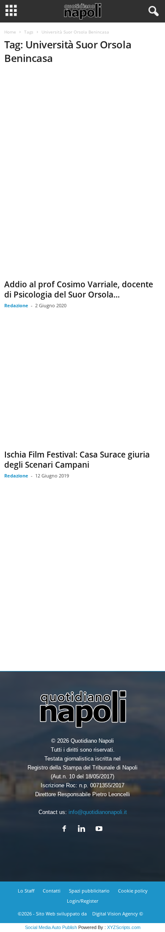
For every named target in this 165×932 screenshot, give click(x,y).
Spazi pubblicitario (89, 890)
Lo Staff (26, 890)
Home (10, 32)
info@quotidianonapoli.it (98, 812)
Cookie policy (133, 890)
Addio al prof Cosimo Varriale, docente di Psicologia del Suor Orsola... (78, 289)
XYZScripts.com (123, 927)
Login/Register (82, 901)
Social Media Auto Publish (51, 927)
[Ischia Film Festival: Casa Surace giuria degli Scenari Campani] (82, 387)
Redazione (16, 305)
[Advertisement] (82, 581)
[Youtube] (100, 829)
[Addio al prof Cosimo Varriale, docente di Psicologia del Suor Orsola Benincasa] (82, 174)
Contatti (51, 890)
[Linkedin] (83, 829)
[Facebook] (66, 829)
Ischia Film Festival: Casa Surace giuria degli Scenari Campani (77, 459)
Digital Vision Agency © (117, 913)
